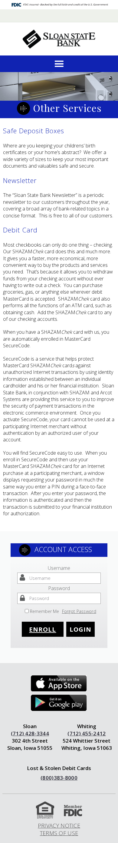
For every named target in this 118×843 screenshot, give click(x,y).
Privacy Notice (59, 825)
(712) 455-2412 (86, 733)
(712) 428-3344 (30, 733)
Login (80, 629)
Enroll (42, 629)
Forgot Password (79, 611)
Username (59, 568)
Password (59, 588)
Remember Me (44, 611)
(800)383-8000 (59, 777)
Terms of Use (59, 833)
